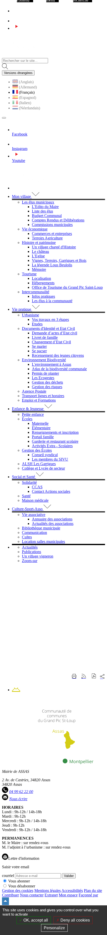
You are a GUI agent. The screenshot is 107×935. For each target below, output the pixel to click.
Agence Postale (34, 391)
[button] (94, 676)
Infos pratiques (43, 296)
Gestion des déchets (47, 382)
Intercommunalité (35, 292)
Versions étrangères (18, 73)
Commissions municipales (52, 224)
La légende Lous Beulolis (52, 265)
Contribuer (10, 895)
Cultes (27, 537)
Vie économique (35, 229)
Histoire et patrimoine (39, 242)
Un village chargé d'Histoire (54, 247)
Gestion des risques (47, 387)
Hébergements (43, 283)
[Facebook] (14, 11)
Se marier (39, 346)
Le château (40, 251)
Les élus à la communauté (52, 301)
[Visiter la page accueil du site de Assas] (20, 56)
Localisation (41, 278)
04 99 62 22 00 (21, 792)
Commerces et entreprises (52, 233)
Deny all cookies (74, 920)
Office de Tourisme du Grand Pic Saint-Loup (67, 287)
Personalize (54, 928)
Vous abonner (19, 881)
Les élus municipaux (38, 202)
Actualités (30, 547)
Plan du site (93, 890)
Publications (31, 552)
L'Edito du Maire (45, 207)
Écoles (27, 419)
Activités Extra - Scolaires (52, 446)
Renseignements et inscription (55, 432)
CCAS (37, 487)
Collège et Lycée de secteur (43, 468)
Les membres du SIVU (50, 459)
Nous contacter (32, 895)
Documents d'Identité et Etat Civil (48, 328)
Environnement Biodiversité (44, 360)
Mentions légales (47, 890)
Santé (26, 496)
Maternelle (40, 423)
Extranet (51, 895)
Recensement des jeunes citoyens (58, 355)
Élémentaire (41, 428)
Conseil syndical (45, 455)
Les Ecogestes (43, 378)
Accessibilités (72, 890)
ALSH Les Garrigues (39, 464)
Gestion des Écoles (37, 450)
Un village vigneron (37, 556)
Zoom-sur (29, 561)
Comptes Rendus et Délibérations (58, 220)
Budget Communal (47, 216)
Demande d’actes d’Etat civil (54, 333)
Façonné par (88, 895)
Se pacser (39, 351)
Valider (69, 876)
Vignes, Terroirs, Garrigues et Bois (59, 260)
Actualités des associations (52, 523)
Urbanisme (30, 315)
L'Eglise (38, 256)
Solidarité (29, 482)
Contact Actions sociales (51, 491)
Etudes (37, 324)
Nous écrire (18, 799)
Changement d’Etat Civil (51, 342)
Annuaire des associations (52, 519)
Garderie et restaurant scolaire (55, 441)
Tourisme (29, 274)
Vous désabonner (21, 886)
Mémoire (39, 269)
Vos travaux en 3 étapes (50, 319)
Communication (34, 532)
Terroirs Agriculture (47, 238)
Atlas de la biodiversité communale (59, 369)
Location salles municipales (43, 541)
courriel (8, 875)
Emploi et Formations (39, 400)
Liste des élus (42, 211)
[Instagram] (16, 21)
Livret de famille (45, 337)
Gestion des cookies (17, 890)
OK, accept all (35, 920)
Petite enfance (33, 414)
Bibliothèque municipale (41, 528)
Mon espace (68, 895)
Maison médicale (35, 500)
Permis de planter (45, 373)
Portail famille (43, 437)
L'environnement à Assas (51, 364)
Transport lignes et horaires (43, 396)
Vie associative (33, 514)
